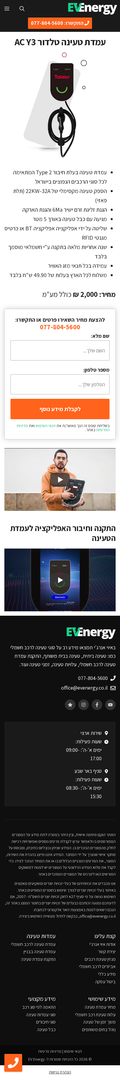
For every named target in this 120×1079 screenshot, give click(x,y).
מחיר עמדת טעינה (100, 1007)
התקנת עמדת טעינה (38, 959)
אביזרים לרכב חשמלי (97, 966)
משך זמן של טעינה (99, 1022)
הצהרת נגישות (60, 1072)
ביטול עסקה (105, 982)
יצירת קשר (107, 952)
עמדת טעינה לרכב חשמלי (33, 944)
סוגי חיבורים (46, 1022)
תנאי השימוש (46, 425)
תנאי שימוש (73, 1051)
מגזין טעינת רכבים (100, 959)
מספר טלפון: (96, 369)
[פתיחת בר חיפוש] (22, 9)
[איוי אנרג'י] (92, 9)
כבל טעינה (46, 1029)
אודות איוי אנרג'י (102, 944)
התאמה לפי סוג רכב (39, 1007)
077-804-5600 (60, 327)
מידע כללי (107, 974)
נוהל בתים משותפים (99, 1029)
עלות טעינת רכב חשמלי (95, 1015)
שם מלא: (100, 336)
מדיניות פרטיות (49, 1051)
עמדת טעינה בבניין (40, 952)
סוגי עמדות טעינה (41, 1015)
